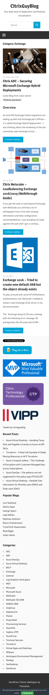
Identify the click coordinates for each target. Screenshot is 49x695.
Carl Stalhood (9, 502)
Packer (9, 615)
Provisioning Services (16, 624)
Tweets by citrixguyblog (14, 427)
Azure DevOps (12, 559)
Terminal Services (14, 640)
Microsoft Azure (13, 591)
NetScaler (11, 595)
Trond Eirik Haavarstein (14, 526)
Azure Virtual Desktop (16, 563)
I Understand (27, 693)
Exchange (10, 571)
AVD (8, 555)
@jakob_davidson (12, 99)
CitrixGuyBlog (24, 6)
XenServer (11, 668)
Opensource (11, 611)
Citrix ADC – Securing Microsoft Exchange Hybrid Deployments (21, 85)
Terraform (11, 644)
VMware (10, 652)
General (10, 575)
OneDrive (10, 607)
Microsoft (10, 587)
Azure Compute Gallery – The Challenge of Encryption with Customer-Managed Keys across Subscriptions (24, 464)
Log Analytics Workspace (18, 579)
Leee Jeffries (8, 514)
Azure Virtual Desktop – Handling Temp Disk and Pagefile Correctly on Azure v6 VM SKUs (23, 444)
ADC (8, 551)
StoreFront (11, 636)
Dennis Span (9, 506)
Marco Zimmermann (12, 522)
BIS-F (8, 567)
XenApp (10, 660)
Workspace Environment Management (24, 656)
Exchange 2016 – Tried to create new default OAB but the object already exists (22, 284)
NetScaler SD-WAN (15, 599)
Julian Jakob (9, 535)
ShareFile (10, 627)
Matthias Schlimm (11, 518)
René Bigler (8, 531)
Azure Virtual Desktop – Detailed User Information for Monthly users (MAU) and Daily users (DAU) (22, 484)
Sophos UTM (12, 632)
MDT (8, 583)
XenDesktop (12, 664)
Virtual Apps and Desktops (19, 648)
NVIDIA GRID (12, 603)
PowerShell (11, 619)
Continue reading (12, 139)
